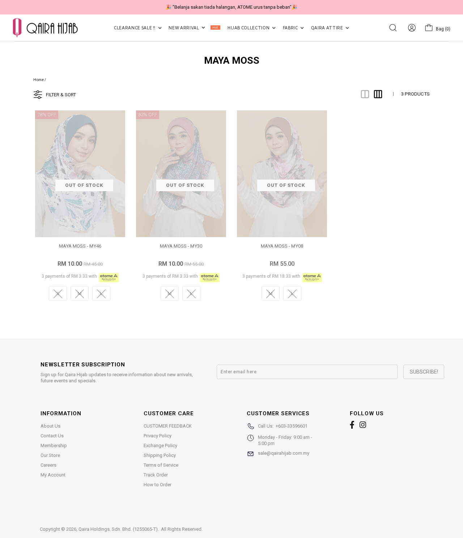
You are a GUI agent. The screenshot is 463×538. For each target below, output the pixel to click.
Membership (54, 445)
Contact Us (52, 435)
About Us (50, 426)
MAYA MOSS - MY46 (80, 246)
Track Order (156, 475)
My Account (53, 475)
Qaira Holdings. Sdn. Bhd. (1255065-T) (118, 529)
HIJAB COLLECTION (249, 27)
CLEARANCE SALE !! (135, 27)
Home (38, 80)
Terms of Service (161, 465)
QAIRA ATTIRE (327, 27)
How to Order (157, 484)
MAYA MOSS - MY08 (282, 246)
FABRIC (291, 27)
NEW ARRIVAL (193, 27)
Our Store (50, 455)
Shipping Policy (160, 455)
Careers (48, 465)
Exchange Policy (160, 445)
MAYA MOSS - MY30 (181, 246)
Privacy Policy (157, 435)
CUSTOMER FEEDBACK (168, 426)
